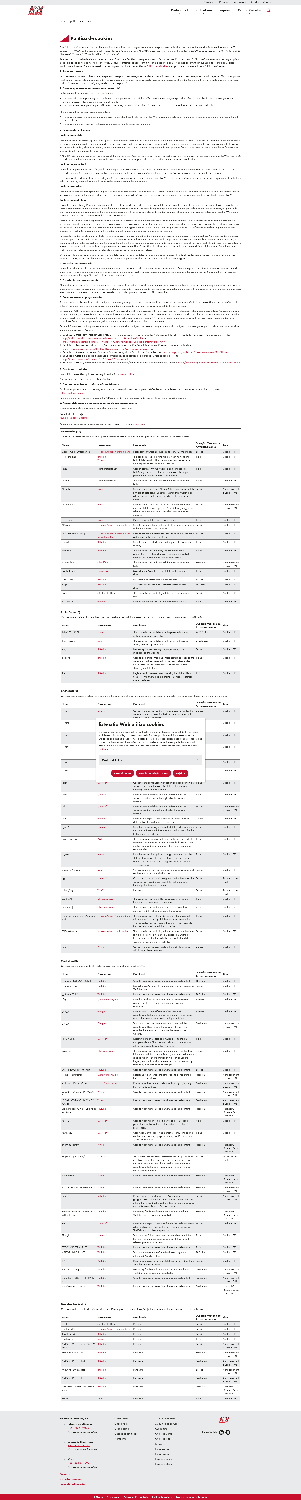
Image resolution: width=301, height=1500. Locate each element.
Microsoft (102, 782)
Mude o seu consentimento (73, 417)
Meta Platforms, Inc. (107, 999)
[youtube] (227, 1432)
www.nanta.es (127, 374)
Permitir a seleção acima (153, 773)
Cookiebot (138, 424)
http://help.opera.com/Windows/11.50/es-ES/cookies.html (95, 359)
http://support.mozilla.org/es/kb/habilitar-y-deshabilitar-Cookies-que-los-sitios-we (107, 348)
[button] (179, 10)
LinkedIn (101, 456)
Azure (100, 489)
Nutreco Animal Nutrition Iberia (114, 451)
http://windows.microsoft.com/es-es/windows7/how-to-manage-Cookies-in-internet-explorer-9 (114, 341)
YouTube (101, 980)
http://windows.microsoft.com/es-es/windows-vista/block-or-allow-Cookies (103, 338)
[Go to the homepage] (221, 1421)
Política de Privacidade (158, 66)
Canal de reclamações (72, 1484)
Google (101, 601)
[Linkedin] (221, 1432)
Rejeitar (180, 773)
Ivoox (100, 632)
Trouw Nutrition (105, 537)
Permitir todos (122, 773)
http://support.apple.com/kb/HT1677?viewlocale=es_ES (209, 362)
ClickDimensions (105, 898)
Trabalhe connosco (71, 1479)
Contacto (65, 1474)
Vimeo (100, 460)
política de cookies (108, 749)
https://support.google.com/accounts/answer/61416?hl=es (196, 352)
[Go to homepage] (36, 10)
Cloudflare (102, 562)
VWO (100, 839)
